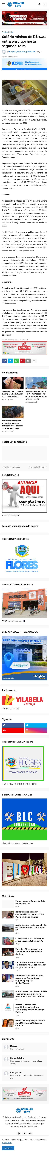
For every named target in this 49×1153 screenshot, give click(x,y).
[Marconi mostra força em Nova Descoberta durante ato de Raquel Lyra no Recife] (36, 383)
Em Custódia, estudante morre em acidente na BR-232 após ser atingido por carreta (30, 965)
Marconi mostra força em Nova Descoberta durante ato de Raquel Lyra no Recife (36, 395)
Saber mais (7, 1143)
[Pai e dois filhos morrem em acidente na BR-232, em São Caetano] (8, 952)
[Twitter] (10, 361)
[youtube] (13, 730)
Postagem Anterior (12, 467)
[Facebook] (4, 361)
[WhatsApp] (16, 361)
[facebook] (13, 725)
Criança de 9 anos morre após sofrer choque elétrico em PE (29, 939)
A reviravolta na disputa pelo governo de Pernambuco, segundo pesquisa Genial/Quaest (29, 979)
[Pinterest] (22, 361)
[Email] (28, 361)
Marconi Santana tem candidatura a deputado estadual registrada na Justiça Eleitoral (29, 1009)
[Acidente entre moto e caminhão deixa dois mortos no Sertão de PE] (8, 928)
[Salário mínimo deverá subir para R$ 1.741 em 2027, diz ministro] (13, 383)
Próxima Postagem (37, 467)
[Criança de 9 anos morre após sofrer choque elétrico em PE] (8, 941)
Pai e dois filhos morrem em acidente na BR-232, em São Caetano (28, 951)
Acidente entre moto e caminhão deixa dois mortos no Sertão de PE (31, 927)
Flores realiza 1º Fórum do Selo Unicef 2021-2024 (30, 902)
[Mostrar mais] (34, 361)
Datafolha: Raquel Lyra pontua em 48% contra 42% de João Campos (30, 1023)
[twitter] (36, 725)
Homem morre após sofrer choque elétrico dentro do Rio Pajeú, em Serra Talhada (29, 914)
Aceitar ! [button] (8, 1148)
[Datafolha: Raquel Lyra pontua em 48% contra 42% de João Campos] (8, 1023)
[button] (3, 4)
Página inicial (7, 32)
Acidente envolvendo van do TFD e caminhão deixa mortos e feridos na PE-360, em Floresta (31, 994)
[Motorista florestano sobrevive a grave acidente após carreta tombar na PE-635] (13, 412)
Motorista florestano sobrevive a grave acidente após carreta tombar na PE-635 (12, 425)
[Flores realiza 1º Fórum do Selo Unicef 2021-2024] (8, 904)
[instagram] (36, 730)
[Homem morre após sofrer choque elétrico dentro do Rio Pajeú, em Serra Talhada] (8, 914)
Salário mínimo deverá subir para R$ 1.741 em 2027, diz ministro (12, 394)
